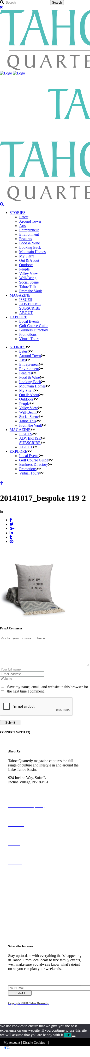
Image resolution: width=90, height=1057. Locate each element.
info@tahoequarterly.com (27, 791)
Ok (68, 1035)
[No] (74, 1036)
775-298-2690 (19, 786)
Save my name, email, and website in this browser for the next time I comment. (47, 689)
